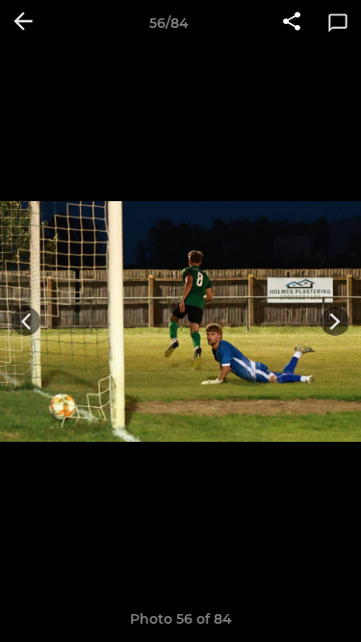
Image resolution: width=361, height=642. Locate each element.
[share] (291, 23)
